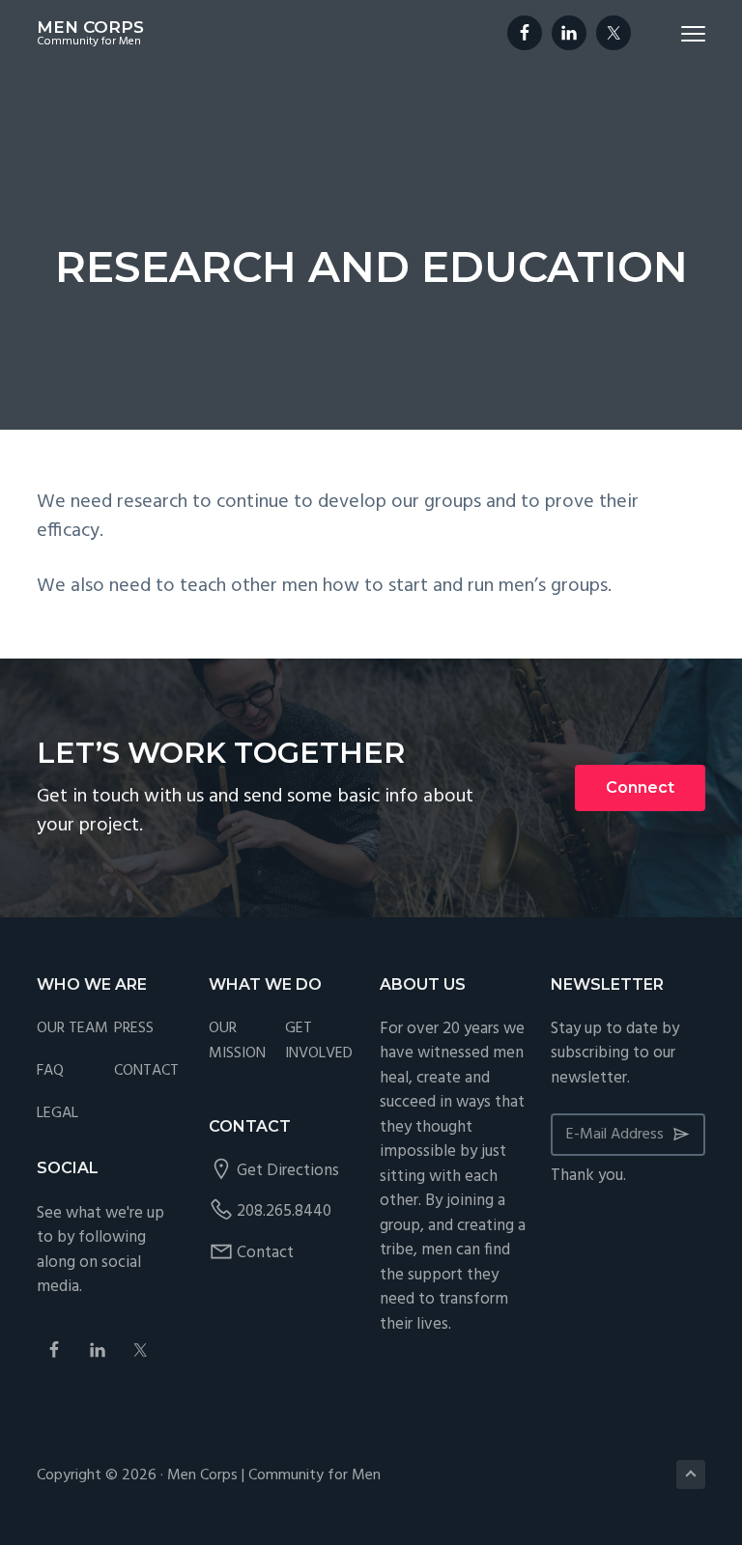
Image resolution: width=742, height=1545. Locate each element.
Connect (640, 787)
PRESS (134, 1029)
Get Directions (288, 1171)
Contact (265, 1253)
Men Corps (90, 27)
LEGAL (57, 1114)
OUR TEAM (72, 1029)
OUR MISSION (237, 1041)
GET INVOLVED (319, 1041)
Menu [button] (670, 33)
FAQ (50, 1071)
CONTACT (146, 1071)
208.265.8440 (284, 1211)
